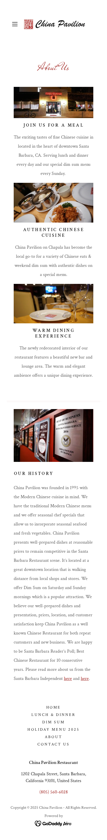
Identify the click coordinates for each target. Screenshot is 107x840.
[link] (54, 24)
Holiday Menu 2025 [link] (53, 729)
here (68, 679)
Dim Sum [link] (53, 722)
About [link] (53, 737)
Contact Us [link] (53, 744)
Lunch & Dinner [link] (53, 714)
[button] (16, 24)
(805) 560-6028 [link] (53, 792)
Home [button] (53, 707)
